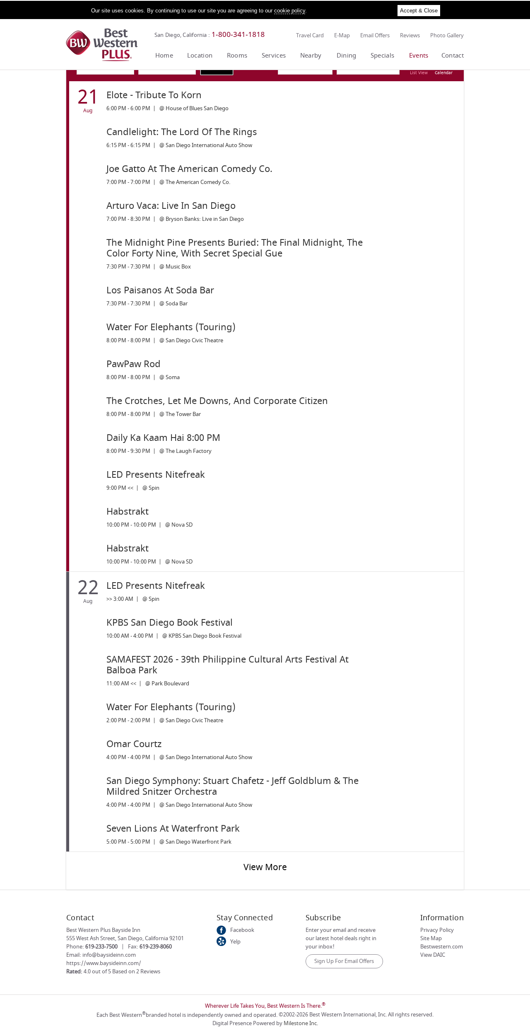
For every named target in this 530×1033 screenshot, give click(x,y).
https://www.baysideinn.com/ (103, 963)
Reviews (410, 35)
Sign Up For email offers (344, 961)
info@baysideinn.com (109, 955)
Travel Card (310, 35)
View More (265, 867)
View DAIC (432, 955)
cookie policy (289, 10)
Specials (382, 55)
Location (199, 55)
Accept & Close (419, 10)
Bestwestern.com (441, 947)
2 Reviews (148, 971)
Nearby (311, 55)
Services (274, 55)
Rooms (237, 55)
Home (164, 55)
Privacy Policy (437, 930)
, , (125, 938)
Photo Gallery (447, 35)
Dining (347, 55)
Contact (452, 55)
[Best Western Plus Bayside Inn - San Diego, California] (102, 59)
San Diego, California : (182, 35)
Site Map (431, 938)
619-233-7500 (101, 947)
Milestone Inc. (301, 1023)
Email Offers (375, 35)
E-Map (342, 35)
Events (419, 55)
